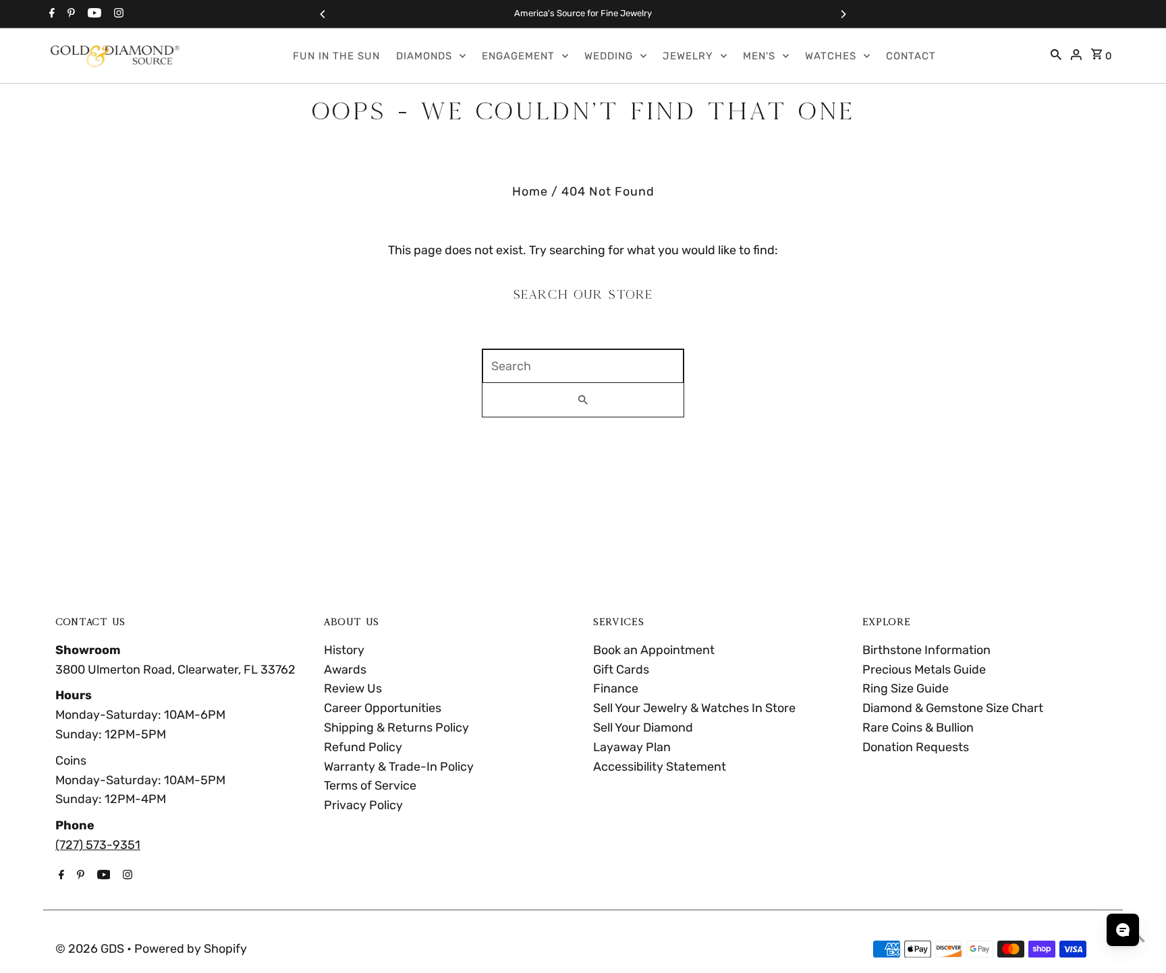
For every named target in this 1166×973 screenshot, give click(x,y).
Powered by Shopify (190, 948)
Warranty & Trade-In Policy (399, 766)
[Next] (843, 14)
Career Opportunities (382, 708)
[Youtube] (92, 14)
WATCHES (830, 56)
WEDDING (608, 56)
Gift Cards (621, 669)
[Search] (1056, 56)
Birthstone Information (926, 650)
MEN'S (759, 56)
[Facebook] (50, 14)
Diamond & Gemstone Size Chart (952, 708)
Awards (345, 669)
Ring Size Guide (905, 688)
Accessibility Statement (659, 766)
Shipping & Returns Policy (396, 727)
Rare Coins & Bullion (918, 727)
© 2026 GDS (91, 948)
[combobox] (583, 366)
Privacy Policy (363, 805)
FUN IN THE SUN (336, 56)
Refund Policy (363, 747)
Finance (615, 688)
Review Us (353, 688)
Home (530, 191)
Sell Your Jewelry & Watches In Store (694, 708)
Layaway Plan (632, 747)
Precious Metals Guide (924, 669)
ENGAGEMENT (518, 56)
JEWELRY (688, 56)
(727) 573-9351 (97, 844)
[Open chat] (1123, 930)
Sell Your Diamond (643, 727)
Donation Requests (915, 747)
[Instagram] (117, 14)
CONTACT (911, 56)
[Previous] (323, 14)
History (344, 650)
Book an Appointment (654, 650)
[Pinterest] (69, 14)
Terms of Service (370, 785)
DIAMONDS (424, 56)
